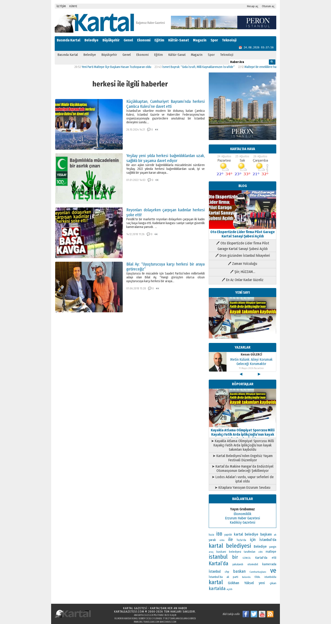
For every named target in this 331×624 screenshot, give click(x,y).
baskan (239, 571)
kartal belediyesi (230, 545)
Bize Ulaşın (170, 615)
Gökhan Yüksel (241, 583)
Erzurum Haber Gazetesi (242, 518)
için (253, 539)
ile (230, 539)
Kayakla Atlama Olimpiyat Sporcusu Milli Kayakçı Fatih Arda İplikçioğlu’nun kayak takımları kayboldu (242, 434)
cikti (260, 551)
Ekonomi (143, 40)
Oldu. (257, 577)
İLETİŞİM (61, 6)
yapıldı (228, 534)
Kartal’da (218, 563)
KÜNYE (73, 6)
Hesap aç (252, 6)
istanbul (218, 557)
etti (274, 558)
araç (211, 551)
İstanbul (215, 571)
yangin (272, 546)
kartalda (217, 588)
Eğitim (159, 40)
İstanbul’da (216, 577)
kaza (211, 534)
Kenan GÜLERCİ (251, 354)
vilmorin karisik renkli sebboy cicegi (133, 618)
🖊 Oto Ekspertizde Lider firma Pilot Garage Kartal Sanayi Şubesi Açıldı (242, 246)
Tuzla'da (241, 540)
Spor (214, 40)
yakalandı (237, 564)
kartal (216, 582)
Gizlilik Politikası (154, 615)
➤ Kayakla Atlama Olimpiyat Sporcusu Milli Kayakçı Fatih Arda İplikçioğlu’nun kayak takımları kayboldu (242, 445)
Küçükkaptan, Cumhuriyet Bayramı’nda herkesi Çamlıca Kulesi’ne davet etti (165, 104)
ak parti (232, 577)
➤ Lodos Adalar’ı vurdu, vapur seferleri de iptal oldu (243, 479)
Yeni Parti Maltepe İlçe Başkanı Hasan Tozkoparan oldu (102, 67)
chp (227, 571)
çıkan (273, 583)
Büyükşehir (111, 40)
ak (275, 534)
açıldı (229, 589)
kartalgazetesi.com (129, 611)
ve (273, 570)
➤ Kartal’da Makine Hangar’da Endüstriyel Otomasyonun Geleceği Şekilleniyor (242, 468)
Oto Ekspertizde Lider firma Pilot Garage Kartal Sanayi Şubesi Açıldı (242, 234)
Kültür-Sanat (178, 40)
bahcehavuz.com (168, 622)
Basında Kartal (68, 40)
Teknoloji (229, 40)
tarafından (249, 551)
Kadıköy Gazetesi (242, 522)
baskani (221, 551)
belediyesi (235, 551)
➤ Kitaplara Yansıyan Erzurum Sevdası (242, 487)
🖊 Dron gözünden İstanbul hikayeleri (242, 255)
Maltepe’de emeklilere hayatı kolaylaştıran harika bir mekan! (268, 67)
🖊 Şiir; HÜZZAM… (242, 272)
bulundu (246, 577)
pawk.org (138, 622)
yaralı (212, 540)
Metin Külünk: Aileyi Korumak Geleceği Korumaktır (251, 361)
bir (235, 557)
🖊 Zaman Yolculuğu (242, 263)
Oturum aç (268, 6)
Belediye (91, 40)
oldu (222, 540)
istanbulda (270, 577)
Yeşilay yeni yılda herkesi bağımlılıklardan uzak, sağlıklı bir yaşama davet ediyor (165, 158)
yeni (262, 583)
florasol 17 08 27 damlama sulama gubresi (174, 618)
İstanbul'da (267, 539)
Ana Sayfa (138, 615)
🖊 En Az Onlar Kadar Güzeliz (242, 280)
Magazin (199, 40)
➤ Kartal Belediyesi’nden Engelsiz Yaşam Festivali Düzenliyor (243, 458)
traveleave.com (151, 622)
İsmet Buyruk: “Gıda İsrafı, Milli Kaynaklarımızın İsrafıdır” (184, 67)
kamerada (269, 564)
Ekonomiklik (242, 514)
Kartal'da (261, 558)
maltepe (271, 552)
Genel (128, 40)
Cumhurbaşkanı (257, 571)
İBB (219, 534)
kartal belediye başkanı (253, 534)
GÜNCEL (247, 557)
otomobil (252, 564)
